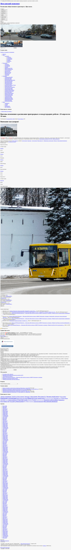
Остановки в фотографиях (49, 398)
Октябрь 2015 (5, 534)
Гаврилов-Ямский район (9, 90)
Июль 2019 (5, 489)
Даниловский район (9, 88)
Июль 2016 (5, 525)
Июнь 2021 (5, 466)
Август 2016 (5, 524)
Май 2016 (4, 527)
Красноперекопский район (10, 80)
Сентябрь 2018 (5, 499)
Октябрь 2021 (5, 462)
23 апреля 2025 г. (9, 300)
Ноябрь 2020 (5, 473)
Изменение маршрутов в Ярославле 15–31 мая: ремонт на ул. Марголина (16, 392)
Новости (4, 54)
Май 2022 (4, 455)
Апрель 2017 (5, 516)
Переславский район (9, 95)
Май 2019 (4, 491)
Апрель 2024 (5, 432)
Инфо (4, 102)
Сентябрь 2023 (5, 439)
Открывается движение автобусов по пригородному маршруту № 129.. (25, 312)
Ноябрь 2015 (5, 533)
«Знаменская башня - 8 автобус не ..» (21, 320)
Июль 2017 (5, 513)
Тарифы (6, 104)
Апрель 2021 (5, 468)
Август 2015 (5, 536)
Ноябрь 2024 (5, 425)
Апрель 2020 (5, 480)
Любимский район (8, 97)
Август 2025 (5, 416)
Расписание (5, 63)
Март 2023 (5, 445)
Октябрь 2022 (5, 450)
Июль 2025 (5, 417)
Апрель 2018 (5, 504)
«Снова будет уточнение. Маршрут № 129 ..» (47, 312)
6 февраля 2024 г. (9, 296)
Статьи (6, 105)
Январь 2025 (5, 423)
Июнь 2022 (5, 454)
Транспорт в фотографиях (51, 400)
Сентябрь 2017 (5, 511)
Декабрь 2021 (5, 460)
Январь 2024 (5, 435)
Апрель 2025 (5, 420)
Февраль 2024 (5, 434)
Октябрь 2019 (5, 486)
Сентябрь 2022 (5, 451)
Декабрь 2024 (5, 424)
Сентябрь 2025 (5, 415)
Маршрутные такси (8, 68)
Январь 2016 (5, 531)
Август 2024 (5, 428)
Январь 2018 (5, 507)
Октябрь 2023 (5, 438)
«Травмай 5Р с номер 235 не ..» (30, 311)
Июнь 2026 (5, 406)
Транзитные (7, 74)
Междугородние (8, 72)
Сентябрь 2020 (5, 475)
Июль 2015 (5, 537)
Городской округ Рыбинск (10, 87)
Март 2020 (5, 481)
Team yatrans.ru (21, 118)
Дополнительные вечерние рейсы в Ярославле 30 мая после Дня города (16, 391)
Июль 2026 (5, 405)
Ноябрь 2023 (5, 437)
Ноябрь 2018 (5, 497)
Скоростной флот (12, 400)
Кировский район (8, 79)
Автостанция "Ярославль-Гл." (37, 140)
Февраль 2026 (5, 410)
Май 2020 (4, 479)
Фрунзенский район (9, 81)
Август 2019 (5, 488)
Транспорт (7, 56)
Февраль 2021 (5, 470)
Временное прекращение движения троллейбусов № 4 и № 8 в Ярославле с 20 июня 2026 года (20, 389)
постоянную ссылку (12, 141)
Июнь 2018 (5, 502)
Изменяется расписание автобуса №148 (10, 378)
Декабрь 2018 (5, 496)
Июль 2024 (5, 429)
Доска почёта (63, 396)
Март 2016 (5, 529)
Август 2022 (5, 452)
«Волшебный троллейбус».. (8, 376)
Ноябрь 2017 (5, 509)
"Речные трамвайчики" (6, 396)
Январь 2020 (5, 483)
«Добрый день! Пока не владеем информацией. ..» (61, 322)
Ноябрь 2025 (5, 413)
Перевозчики (7, 106)
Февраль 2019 (5, 494)
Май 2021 (4, 467)
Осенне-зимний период (39, 398)
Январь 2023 (5, 447)
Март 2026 (5, 409)
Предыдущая (3, 111)
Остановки (5, 76)
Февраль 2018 (5, 506)
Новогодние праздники (21, 398)
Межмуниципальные (9, 69)
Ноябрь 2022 (5, 449)
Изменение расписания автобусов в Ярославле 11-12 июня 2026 (15, 390)
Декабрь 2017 (5, 508)
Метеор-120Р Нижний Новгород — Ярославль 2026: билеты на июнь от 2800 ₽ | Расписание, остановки (31, 313)
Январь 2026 (5, 411)
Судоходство (20, 400)
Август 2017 (5, 512)
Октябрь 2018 (5, 498)
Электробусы (9, 58)
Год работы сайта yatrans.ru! (8, 374)
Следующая (9, 111)
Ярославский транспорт (10, 4)
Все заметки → (3, 335)
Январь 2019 (5, 495)
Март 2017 (5, 517)
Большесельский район (9, 91)
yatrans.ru (44, 545)
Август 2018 (5, 500)
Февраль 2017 (5, 518)
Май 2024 (4, 431)
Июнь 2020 (5, 478)
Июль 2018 (5, 501)
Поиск (1, 47)
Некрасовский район (9, 89)
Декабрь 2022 (5, 448)
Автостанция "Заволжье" (27, 140)
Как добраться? (8, 107)
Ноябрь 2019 (5, 485)
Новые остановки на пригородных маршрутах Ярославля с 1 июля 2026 (16, 388)
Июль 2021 (5, 465)
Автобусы (9, 57)
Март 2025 (5, 421)
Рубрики (2, 383)
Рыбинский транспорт (4, 540)
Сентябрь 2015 (5, 535)
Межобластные (8, 73)
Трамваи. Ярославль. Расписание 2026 (17, 311)
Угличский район (8, 96)
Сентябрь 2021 (5, 463)
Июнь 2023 (5, 442)
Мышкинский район (9, 98)
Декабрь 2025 (5, 412)
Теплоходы (9, 61)
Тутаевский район (8, 84)
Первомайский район (9, 99)
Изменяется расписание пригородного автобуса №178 (13, 375)
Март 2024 (5, 433)
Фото (4, 55)
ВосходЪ (2, 180)
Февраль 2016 (5, 530)
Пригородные (7, 71)
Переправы (56, 398)
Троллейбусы (9, 59)
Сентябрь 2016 (5, 523)
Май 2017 (4, 515)
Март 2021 (5, 469)
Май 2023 (4, 443)
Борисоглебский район (9, 93)
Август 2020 (5, 476)
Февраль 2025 (5, 422)
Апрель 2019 (5, 492)
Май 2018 (4, 503)
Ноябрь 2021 (5, 461)
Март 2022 (5, 457)
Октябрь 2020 (5, 474)
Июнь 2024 (5, 430)
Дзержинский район (9, 77)
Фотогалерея (20, 401)
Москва (1, 148)
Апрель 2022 (5, 456)
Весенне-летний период (53, 396)
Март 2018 (5, 505)
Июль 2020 (5, 477)
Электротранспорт (38, 401)
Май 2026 (4, 407)
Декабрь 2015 (5, 532)
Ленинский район (8, 78)
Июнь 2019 (5, 490)
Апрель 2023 (5, 444)
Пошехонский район (9, 94)
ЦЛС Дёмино (26, 401)
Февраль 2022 (5, 458)
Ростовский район (8, 92)
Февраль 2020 (5, 482)
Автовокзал (7, 103)
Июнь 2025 (5, 418)
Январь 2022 (5, 459)
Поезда (8, 62)
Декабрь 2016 (5, 520)
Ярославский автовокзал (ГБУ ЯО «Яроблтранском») (49, 138)
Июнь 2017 (5, 514)
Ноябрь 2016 (5, 521)
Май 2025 (4, 419)
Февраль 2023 (5, 446)
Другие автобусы (8, 70)
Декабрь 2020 (5, 472)
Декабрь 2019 (5, 484)
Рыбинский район (8, 86)
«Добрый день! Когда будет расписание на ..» (56, 325)
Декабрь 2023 (5, 436)
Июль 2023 (5, 441)
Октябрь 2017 (5, 510)
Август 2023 (5, 440)
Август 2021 (5, 464)
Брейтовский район (8, 101)
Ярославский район (8, 83)
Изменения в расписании (48, 140)
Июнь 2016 (5, 526)
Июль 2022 (5, 453)
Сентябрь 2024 (5, 427)
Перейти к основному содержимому (7, 52)
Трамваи (8, 60)
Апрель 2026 (5, 408)
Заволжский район (8, 82)
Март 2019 (5, 493)
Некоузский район (8, 100)
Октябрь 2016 (5, 522)
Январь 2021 (5, 471)
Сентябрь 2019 (5, 487)
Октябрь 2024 (5, 426)
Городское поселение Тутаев (10, 85)
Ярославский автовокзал (62, 140)
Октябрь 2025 (5, 414)
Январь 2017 (5, 519)
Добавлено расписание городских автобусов (11, 379)
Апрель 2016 (5, 528)
